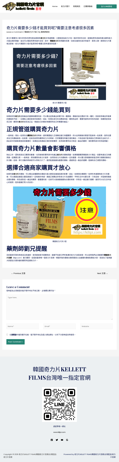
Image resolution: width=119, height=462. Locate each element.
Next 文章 (102, 273)
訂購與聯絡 (88, 6)
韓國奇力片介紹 (31, 32)
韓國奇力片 (54, 41)
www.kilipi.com (59, 432)
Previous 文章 (18, 273)
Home (55, 6)
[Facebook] (52, 440)
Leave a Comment (15, 32)
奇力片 (43, 38)
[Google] (67, 440)
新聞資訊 (76, 6)
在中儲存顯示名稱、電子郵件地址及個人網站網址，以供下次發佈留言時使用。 (43, 334)
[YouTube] (62, 440)
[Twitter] (57, 440)
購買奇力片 (31, 135)
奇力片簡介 (65, 6)
